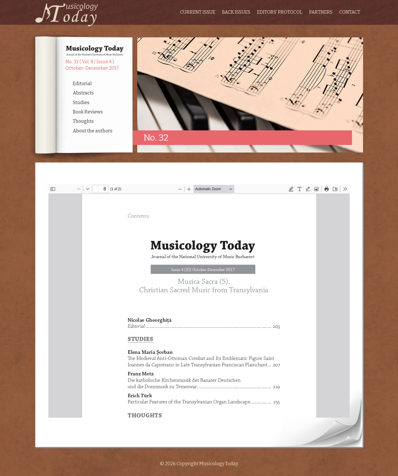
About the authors (92, 131)
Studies (81, 102)
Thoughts (83, 121)
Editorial (82, 83)
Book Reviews (88, 112)
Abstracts (83, 93)
